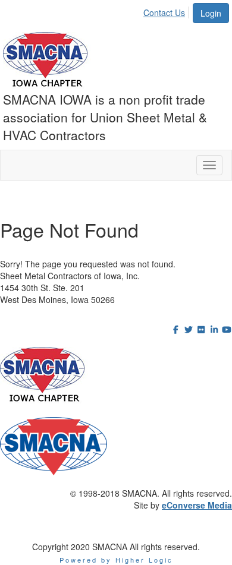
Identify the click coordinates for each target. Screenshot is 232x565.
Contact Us (164, 12)
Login (210, 13)
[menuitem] (167, 10)
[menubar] (167, 10)
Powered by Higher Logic (116, 559)
